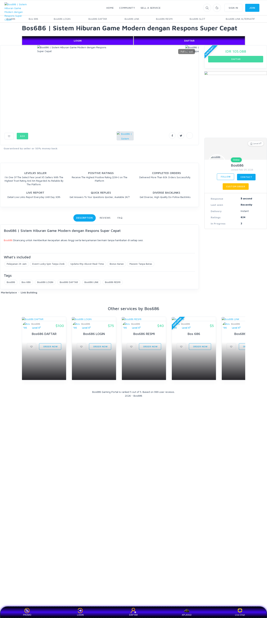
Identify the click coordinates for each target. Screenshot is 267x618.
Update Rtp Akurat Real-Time (87, 263)
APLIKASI (186, 614)
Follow (225, 176)
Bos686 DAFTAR (97, 18)
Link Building (29, 292)
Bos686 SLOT (197, 18)
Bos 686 (33, 18)
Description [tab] (84, 217)
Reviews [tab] (105, 217)
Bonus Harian (117, 263)
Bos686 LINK (132, 18)
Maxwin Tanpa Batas (141, 263)
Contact (246, 177)
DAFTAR (189, 40)
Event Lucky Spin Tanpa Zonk (48, 263)
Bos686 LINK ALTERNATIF (240, 18)
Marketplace (9, 292)
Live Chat (240, 614)
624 (22, 136)
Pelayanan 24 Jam (17, 263)
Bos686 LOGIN (62, 18)
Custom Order (235, 186)
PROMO (27, 614)
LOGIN (78, 40)
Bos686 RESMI (164, 18)
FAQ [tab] (120, 217)
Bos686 (8, 240)
